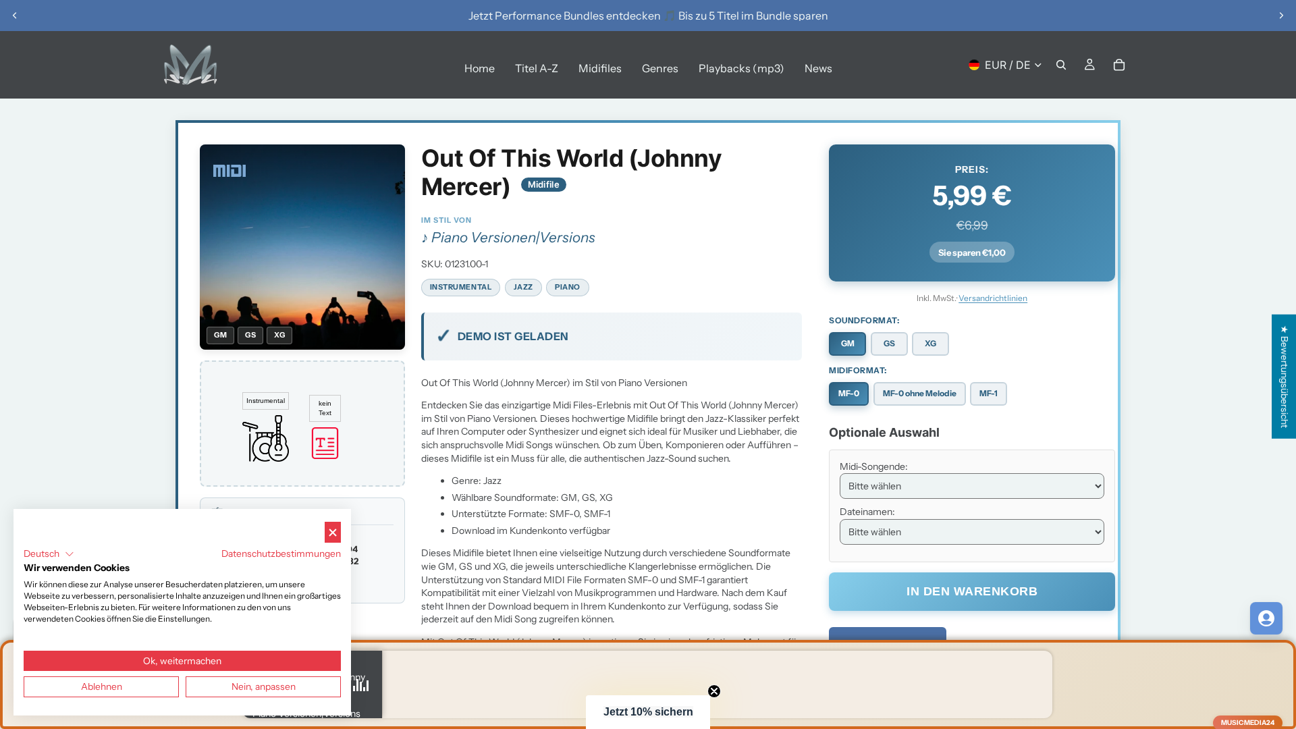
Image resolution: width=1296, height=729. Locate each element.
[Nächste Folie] (1281, 15)
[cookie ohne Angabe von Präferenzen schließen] (333, 532)
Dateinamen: (867, 512)
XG (930, 343)
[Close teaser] (714, 691)
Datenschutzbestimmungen (281, 553)
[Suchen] (1061, 65)
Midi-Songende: (874, 466)
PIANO (567, 287)
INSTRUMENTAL (461, 287)
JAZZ (523, 287)
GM (848, 343)
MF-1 (988, 393)
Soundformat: (864, 320)
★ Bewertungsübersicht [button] (1284, 376)
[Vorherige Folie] (15, 15)
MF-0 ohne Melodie (919, 393)
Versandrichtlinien (993, 298)
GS (889, 343)
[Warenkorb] (1119, 65)
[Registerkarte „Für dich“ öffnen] (1266, 618)
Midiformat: (858, 370)
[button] (648, 712)
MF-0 (848, 393)
